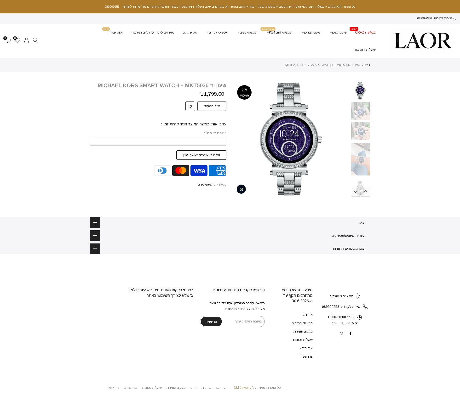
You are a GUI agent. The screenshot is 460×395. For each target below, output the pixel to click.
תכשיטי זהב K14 (277, 31)
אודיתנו (308, 314)
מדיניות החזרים (302, 323)
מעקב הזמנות (303, 331)
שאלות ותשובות (365, 49)
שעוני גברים (312, 32)
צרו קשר (307, 356)
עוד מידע (306, 348)
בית (367, 65)
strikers (345, 291)
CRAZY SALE (363, 31)
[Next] (242, 139)
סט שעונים (190, 32)
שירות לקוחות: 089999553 (434, 18)
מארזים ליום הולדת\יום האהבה (153, 32)
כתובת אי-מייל (215, 133)
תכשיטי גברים (218, 32)
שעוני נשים (339, 32)
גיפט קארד (113, 31)
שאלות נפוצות (303, 340)
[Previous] (340, 139)
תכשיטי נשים (249, 32)
